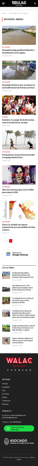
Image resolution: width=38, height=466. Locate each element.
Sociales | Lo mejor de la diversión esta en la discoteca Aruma (18, 121)
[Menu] (3, 3)
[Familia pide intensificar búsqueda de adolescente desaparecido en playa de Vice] (6, 275)
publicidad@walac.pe (9, 417)
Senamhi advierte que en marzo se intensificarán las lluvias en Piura (18, 86)
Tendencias (6, 401)
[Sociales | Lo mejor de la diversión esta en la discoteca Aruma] (19, 105)
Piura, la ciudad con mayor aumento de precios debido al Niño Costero (18, 227)
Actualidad (5, 387)
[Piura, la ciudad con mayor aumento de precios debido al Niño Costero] (19, 209)
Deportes (5, 404)
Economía (5, 394)
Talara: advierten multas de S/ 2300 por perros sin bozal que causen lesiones (22, 340)
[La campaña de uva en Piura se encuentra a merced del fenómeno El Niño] (6, 300)
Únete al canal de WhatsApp (17, 428)
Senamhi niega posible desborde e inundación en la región (18, 51)
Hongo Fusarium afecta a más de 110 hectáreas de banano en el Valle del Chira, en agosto (23, 328)
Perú (3, 390)
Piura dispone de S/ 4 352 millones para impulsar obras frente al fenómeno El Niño (22, 288)
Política (4, 397)
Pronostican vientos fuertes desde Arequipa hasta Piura (18, 156)
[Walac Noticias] (19, 3)
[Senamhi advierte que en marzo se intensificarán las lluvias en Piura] (19, 70)
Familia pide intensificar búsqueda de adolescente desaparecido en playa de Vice (23, 275)
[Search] (35, 3)
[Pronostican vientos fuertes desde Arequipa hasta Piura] (19, 140)
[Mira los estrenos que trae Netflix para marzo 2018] (19, 174)
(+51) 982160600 (15, 422)
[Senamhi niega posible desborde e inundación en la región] (19, 35)
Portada (5, 384)
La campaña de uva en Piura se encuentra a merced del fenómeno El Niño (23, 300)
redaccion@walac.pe (18, 415)
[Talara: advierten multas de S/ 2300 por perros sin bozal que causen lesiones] (6, 340)
